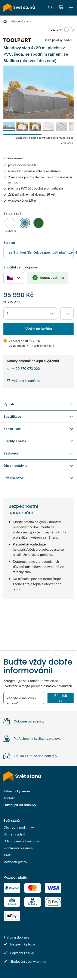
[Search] (50, 8)
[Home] (6, 21)
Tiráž (7, 855)
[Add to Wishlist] (67, 313)
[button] (60, 7)
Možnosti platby (15, 861)
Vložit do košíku (38, 329)
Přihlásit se (60, 698)
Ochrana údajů (14, 834)
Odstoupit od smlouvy (19, 804)
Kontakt (9, 798)
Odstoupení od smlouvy (21, 841)
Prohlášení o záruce (18, 848)
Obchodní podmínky (18, 827)
